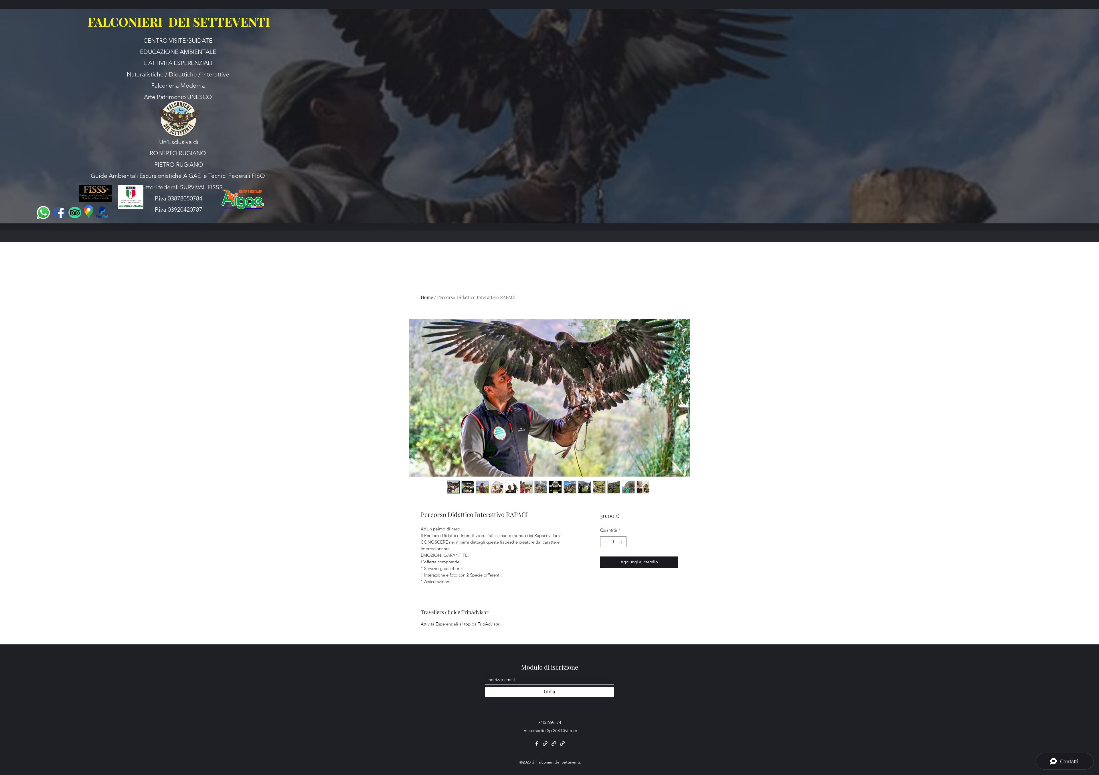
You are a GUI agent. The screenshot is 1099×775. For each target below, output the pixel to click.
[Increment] (622, 542)
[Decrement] (605, 542)
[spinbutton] (613, 542)
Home (427, 297)
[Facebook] (536, 743)
